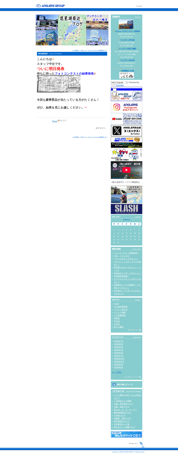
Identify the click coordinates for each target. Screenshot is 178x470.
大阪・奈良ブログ (121, 407)
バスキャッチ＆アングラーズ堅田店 (127, 31)
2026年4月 (118, 350)
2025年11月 (119, 362)
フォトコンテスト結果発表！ (126, 253)
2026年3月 (118, 353)
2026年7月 (118, 341)
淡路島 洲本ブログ (122, 418)
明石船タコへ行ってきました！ (127, 273)
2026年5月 (118, 347)
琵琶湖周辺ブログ (121, 421)
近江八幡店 (119, 327)
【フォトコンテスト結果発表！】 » (97, 50)
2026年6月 (118, 344)
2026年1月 (118, 356)
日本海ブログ (120, 415)
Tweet (54, 121)
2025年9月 (118, 364)
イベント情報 (120, 312)
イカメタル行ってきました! (126, 259)
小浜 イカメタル (121, 256)
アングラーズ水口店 (127, 60)
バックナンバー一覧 (132, 377)
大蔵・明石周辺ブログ (123, 404)
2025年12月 (119, 359)
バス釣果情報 (120, 315)
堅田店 (117, 318)
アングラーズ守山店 (127, 40)
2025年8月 (118, 367)
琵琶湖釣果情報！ (121, 276)
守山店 (117, 321)
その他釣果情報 (121, 307)
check (116, 304)
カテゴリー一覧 (134, 330)
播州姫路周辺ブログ (122, 413)
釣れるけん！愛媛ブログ (124, 427)
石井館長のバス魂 (127, 71)
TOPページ (84, 50)
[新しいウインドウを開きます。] (126, 437)
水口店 (117, 324)
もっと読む (117, 372)
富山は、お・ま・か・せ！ (125, 410)
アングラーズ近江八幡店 (127, 48)
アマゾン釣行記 (121, 310)
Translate (120, 85)
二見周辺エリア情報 (122, 401)
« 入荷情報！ (76, 50)
